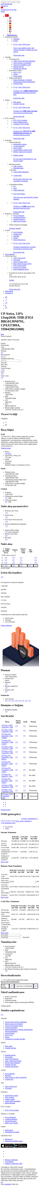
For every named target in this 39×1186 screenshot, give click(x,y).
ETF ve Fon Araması (20, 120)
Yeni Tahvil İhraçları (11, 1059)
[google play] (20, 1147)
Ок (2, 1182)
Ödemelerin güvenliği (12, 1132)
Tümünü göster (6, 448)
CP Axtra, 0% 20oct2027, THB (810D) (7, 763)
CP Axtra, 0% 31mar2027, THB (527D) (7, 742)
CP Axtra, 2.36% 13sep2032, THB (7, 726)
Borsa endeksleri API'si (21, 269)
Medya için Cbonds (19, 221)
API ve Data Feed (19, 258)
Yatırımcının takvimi (20, 68)
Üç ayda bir (9, 826)
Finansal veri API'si (19, 267)
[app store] (7, 1147)
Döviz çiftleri (17, 148)
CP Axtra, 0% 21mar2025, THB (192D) (7, 770)
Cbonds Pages (18, 84)
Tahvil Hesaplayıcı (19, 240)
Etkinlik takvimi (18, 67)
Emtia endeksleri (18, 190)
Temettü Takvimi (18, 104)
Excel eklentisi (18, 232)
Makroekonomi (18, 168)
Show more (4, 862)
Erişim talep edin (14, 289)
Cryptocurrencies (19, 146)
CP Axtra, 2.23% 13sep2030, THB (7, 752)
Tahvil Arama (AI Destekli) (22, 63)
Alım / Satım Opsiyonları (13, 1061)
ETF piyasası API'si (19, 265)
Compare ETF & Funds (21, 124)
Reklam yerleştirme (11, 1160)
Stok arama (17, 102)
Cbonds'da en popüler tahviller (15, 1039)
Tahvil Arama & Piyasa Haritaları (24, 61)
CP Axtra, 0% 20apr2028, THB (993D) (7, 757)
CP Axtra (8, 454)
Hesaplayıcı (9, 1139)
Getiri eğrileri (17, 76)
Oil (14, 186)
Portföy (15, 41)
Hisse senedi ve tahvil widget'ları (16, 1077)
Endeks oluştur (10, 1099)
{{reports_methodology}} (29, 819)
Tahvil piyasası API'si (20, 262)
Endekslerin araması (20, 144)
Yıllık (7, 828)
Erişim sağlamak (6, 625)
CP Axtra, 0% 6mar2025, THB (6, 775)
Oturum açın (5, 10)
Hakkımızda (9, 291)
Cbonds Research (19, 219)
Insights (18, 228)
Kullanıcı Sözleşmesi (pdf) (13, 1163)
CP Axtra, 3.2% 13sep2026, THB (7, 790)
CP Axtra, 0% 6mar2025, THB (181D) (6, 780)
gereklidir (7, 1184)
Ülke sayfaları (17, 166)
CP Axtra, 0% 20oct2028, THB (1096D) (7, 736)
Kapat (3, 11)
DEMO (11, 280)
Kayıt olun (12, 10)
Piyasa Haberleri (18, 215)
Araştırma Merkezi (19, 217)
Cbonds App (17, 234)
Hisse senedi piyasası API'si (22, 264)
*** (2, 353)
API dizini (16, 260)
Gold (15, 188)
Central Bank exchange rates (22, 150)
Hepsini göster (5, 810)
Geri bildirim (9, 1162)
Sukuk (15, 74)
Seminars (12, 228)
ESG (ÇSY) (17, 72)
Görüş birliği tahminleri (21, 172)
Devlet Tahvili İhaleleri (12, 1063)
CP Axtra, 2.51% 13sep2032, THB (7, 747)
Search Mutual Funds (20, 122)
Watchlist (16, 39)
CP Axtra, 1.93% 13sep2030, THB (7, 730)
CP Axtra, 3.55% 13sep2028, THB (7, 796)
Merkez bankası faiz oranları (22, 152)
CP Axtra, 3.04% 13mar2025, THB (7, 786)
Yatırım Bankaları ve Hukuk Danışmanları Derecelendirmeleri (24, 81)
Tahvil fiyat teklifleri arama (22, 65)
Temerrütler (9, 1057)
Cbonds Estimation (11, 1028)
